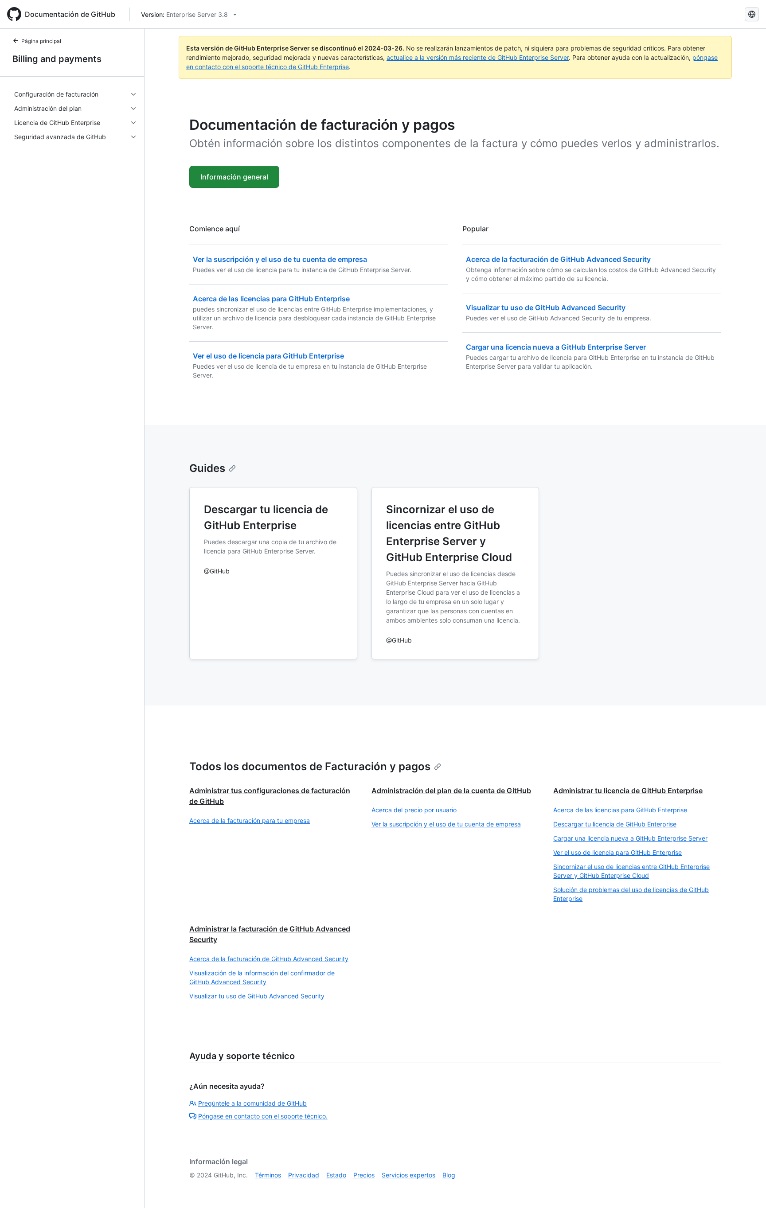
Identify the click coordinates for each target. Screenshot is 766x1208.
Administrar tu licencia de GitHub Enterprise (628, 790)
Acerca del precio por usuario (414, 810)
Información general (234, 176)
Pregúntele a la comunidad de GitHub (252, 1103)
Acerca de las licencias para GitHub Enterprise (620, 810)
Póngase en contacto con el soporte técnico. (263, 1116)
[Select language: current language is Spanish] (752, 14)
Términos (268, 1175)
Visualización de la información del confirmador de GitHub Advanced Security (262, 977)
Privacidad (303, 1175)
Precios (364, 1175)
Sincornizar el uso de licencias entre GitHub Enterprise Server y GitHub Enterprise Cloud (631, 871)
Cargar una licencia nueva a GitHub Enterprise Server (630, 838)
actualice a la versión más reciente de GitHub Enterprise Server (478, 57)
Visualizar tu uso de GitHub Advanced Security (256, 996)
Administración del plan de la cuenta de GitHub (451, 790)
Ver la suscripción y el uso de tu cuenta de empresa (446, 824)
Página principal (41, 41)
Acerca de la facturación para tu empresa (249, 820)
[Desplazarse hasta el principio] (746, 1188)
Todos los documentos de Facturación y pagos (309, 766)
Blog (448, 1175)
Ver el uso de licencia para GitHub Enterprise (617, 852)
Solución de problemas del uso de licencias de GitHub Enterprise (631, 894)
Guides (207, 468)
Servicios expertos (408, 1175)
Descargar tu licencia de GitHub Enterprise (614, 824)
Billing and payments (57, 59)
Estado (336, 1175)
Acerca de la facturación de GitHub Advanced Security (268, 959)
